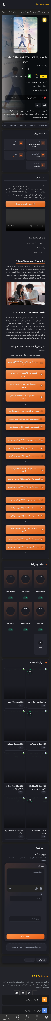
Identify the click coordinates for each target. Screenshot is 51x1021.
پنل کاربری (6, 1019)
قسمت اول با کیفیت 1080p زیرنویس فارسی (23, 374)
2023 (34, 86)
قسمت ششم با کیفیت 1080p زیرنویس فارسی (24, 529)
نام (41, 894)
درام (40, 82)
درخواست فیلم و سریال (32, 1010)
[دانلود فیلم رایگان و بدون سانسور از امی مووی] (42, 4)
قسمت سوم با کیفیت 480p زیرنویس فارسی (24, 456)
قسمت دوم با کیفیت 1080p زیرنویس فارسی (23, 411)
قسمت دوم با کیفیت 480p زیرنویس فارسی (23, 427)
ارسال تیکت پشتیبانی (33, 1000)
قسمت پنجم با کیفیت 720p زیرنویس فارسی (23, 508)
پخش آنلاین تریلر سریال (24, 204)
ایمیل (39, 914)
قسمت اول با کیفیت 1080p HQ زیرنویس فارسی (23, 363)
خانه (46, 1019)
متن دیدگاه (41, 866)
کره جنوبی (35, 90)
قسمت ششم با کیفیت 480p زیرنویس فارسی (24, 547)
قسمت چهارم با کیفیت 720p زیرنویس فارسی (24, 479)
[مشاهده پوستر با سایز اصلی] (25, 34)
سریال (15, 12)
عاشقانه (34, 82)
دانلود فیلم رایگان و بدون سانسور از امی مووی (33, 12)
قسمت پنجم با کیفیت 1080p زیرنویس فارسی (24, 500)
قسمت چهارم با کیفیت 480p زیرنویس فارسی (24, 487)
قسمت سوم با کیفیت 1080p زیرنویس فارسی (24, 440)
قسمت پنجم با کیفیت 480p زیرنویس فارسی (24, 516)
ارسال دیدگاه (25, 936)
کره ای (14, 156)
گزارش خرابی (41, 960)
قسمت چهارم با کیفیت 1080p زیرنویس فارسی (23, 470)
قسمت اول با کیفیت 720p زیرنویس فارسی (23, 385)
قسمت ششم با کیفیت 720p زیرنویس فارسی (24, 539)
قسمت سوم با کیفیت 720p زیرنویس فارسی (23, 448)
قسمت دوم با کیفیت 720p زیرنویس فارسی (24, 419)
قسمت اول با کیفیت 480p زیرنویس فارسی (23, 396)
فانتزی (28, 82)
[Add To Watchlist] (27, 69)
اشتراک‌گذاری (30, 960)
